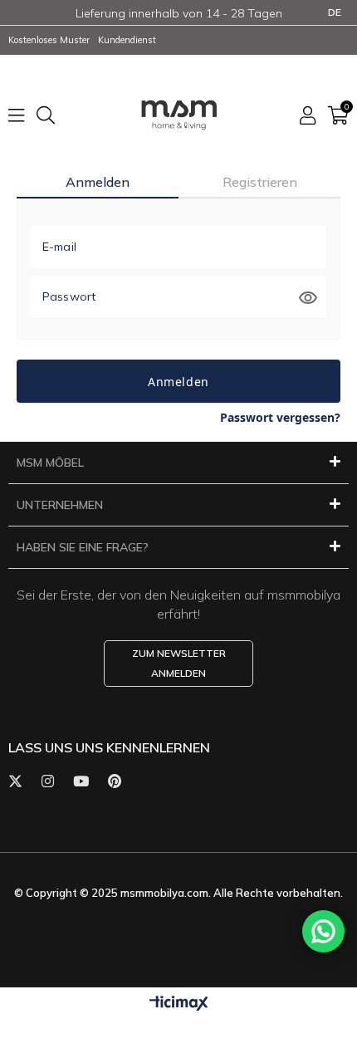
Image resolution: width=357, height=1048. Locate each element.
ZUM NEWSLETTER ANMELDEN (179, 663)
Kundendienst (127, 40)
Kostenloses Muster (49, 40)
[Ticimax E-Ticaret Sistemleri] (178, 1003)
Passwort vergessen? (280, 417)
